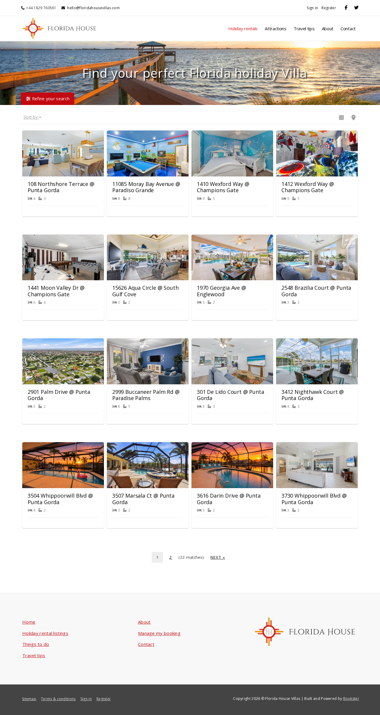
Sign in (312, 7)
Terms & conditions (58, 698)
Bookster (351, 698)
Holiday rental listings (45, 633)
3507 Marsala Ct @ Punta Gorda (143, 499)
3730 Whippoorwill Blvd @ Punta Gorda (314, 499)
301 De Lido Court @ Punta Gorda (230, 395)
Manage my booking (159, 633)
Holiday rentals (243, 28)
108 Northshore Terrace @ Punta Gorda (61, 187)
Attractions (275, 28)
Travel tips (304, 28)
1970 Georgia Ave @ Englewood (221, 291)
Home (28, 622)
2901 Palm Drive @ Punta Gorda (59, 395)
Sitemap (29, 698)
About (328, 28)
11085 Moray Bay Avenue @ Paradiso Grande (146, 187)
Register (329, 7)
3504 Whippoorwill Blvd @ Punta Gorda (60, 499)
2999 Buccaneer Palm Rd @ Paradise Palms (146, 395)
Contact (348, 28)
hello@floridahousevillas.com (93, 7)
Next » (217, 557)
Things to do (35, 644)
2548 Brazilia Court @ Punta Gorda (316, 291)
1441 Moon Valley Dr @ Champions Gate (56, 291)
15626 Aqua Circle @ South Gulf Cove (145, 291)
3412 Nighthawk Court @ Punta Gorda (312, 395)
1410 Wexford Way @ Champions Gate (223, 187)
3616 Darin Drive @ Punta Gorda (229, 499)
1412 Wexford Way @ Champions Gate (307, 187)
